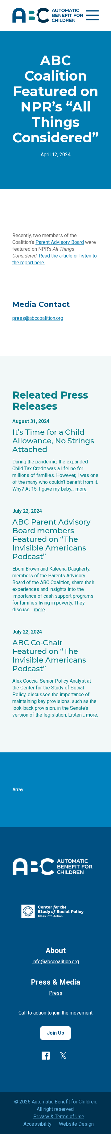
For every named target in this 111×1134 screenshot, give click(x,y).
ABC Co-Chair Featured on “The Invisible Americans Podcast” (49, 655)
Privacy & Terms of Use (58, 1116)
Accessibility (37, 1124)
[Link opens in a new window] (52, 916)
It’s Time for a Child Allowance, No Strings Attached (53, 441)
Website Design (76, 1124)
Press (55, 993)
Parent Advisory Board (59, 242)
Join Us (55, 1033)
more (81, 489)
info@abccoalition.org (55, 962)
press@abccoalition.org (37, 318)
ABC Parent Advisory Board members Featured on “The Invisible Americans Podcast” (51, 539)
